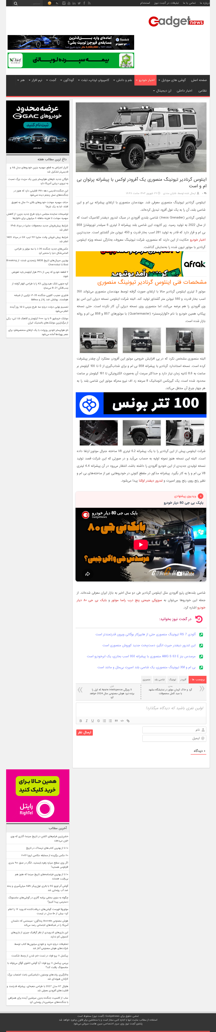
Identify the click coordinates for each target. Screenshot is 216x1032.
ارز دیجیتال (163, 90)
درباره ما (205, 3)
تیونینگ (172, 679)
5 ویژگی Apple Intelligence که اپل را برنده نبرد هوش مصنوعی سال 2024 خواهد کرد (112, 692)
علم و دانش (124, 80)
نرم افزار (37, 80)
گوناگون (68, 80)
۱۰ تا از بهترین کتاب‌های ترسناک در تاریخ (47, 848)
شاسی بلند (159, 679)
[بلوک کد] (122, 720)
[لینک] (128, 720)
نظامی (202, 90)
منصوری (146, 679)
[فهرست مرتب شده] (104, 720)
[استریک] (98, 720)
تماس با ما (189, 3)
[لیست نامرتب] (110, 720)
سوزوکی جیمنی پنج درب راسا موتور (137, 600)
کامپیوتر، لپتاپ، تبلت (95, 80)
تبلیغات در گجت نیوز (166, 3)
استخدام (145, 3)
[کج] (87, 720)
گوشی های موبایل (174, 80)
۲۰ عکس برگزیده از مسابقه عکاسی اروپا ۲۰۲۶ (44, 855)
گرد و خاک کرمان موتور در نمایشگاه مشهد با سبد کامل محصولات (170, 690)
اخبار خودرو (146, 80)
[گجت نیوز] (176, 28)
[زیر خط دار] (93, 720)
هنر (22, 80)
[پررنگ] (81, 720)
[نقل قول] (116, 720)
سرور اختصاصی (111, 1024)
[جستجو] (15, 3)
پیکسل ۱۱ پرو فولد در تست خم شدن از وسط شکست (39, 956)
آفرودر (183, 679)
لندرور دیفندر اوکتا (151, 480)
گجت (52, 80)
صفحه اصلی (199, 80)
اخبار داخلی (184, 90)
